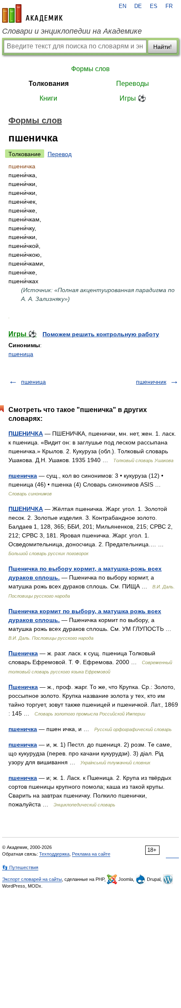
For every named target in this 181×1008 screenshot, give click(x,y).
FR (169, 6)
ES (153, 6)
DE (138, 6)
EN (122, 6)
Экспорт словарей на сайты (32, 879)
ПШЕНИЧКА (25, 433)
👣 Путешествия (20, 867)
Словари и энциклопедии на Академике (72, 31)
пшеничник (151, 381)
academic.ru (32, 13)
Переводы (132, 83)
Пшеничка (23, 653)
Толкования (49, 83)
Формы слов (90, 68)
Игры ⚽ (133, 98)
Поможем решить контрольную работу (101, 334)
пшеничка (22, 475)
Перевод (60, 154)
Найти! (162, 46)
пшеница (20, 354)
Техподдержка (54, 853)
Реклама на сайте (91, 853)
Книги (48, 98)
